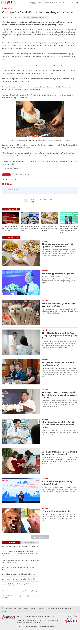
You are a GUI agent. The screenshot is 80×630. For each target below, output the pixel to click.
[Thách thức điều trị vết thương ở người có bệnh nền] (21, 371)
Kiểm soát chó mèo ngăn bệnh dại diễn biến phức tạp (58, 304)
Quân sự (68, 608)
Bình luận (6, 175)
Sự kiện (3, 611)
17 (15, 562)
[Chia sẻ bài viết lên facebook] (3, 17)
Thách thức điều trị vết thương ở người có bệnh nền (58, 364)
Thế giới (26, 608)
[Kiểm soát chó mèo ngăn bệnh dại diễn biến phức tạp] (21, 312)
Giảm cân (13, 179)
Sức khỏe (45, 241)
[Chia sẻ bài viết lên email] (11, 17)
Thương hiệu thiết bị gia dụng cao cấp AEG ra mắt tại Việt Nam (10, 229)
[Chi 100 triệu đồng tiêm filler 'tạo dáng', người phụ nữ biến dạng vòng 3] (21, 342)
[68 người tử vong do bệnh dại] (21, 520)
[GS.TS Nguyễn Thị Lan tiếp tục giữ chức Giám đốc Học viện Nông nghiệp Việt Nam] (69, 218)
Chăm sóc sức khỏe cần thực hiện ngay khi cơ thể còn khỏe (49, 229)
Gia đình (34, 608)
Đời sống (9, 608)
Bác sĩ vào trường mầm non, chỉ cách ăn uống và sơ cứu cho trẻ (59, 453)
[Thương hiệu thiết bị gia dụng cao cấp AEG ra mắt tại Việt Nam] (10, 218)
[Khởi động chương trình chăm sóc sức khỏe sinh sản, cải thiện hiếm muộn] (21, 431)
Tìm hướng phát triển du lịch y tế (58, 273)
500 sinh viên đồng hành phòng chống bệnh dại (57, 482)
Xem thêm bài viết (40, 537)
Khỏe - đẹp (50, 608)
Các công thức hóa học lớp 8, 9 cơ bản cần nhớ (17, 579)
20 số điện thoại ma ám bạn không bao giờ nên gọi (18, 574)
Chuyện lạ (59, 608)
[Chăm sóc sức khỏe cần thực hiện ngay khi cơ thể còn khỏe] (49, 218)
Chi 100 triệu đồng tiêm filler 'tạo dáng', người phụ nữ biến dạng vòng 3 (60, 335)
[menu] (3, 2)
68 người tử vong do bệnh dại (56, 511)
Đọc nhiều (11, 542)
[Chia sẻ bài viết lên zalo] (7, 17)
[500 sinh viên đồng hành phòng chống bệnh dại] (21, 490)
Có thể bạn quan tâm (11, 209)
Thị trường (17, 608)
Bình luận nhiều (29, 542)
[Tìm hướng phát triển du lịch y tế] (21, 282)
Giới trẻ (41, 608)
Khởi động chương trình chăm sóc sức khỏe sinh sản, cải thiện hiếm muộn (58, 424)
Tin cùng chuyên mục (11, 237)
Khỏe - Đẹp (8, 8)
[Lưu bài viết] (19, 17)
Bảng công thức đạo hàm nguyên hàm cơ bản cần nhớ (20, 546)
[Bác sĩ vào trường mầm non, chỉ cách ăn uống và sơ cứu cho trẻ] (21, 461)
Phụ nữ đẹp (46, 330)
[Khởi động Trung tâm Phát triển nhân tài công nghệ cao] (30, 218)
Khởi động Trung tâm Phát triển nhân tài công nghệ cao (30, 229)
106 (36, 579)
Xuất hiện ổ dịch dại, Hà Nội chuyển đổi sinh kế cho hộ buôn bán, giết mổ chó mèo (59, 395)
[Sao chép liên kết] (15, 17)
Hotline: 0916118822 (51, 2)
